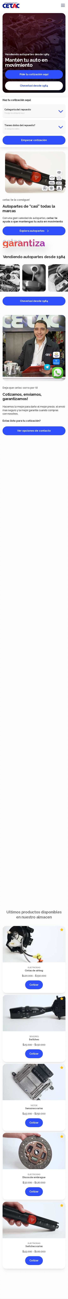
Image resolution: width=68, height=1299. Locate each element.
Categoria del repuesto (17, 109)
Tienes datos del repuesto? (19, 125)
